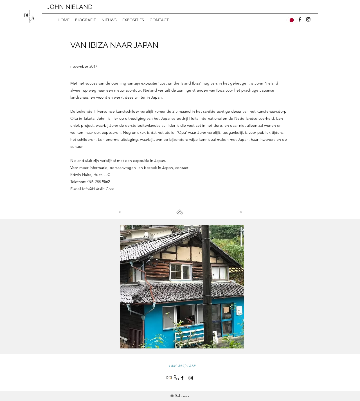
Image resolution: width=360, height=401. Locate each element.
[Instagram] (308, 19)
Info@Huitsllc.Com (98, 188)
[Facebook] (300, 19)
